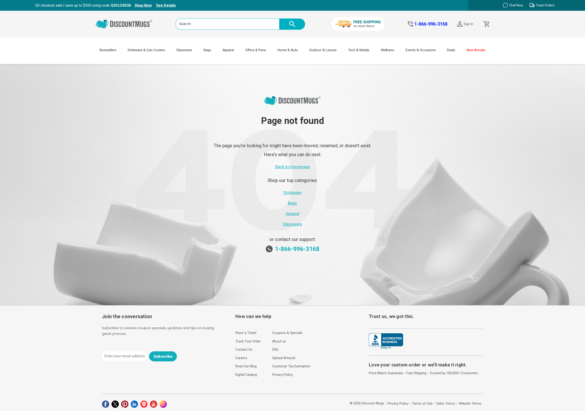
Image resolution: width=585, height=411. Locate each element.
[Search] (292, 24)
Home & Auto (287, 50)
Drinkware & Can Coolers (146, 50)
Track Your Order (248, 341)
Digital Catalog (246, 375)
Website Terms (470, 403)
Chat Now (516, 5)
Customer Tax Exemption (291, 366)
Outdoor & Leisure (323, 50)
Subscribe (163, 356)
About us (279, 341)
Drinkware (293, 192)
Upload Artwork (283, 358)
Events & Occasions (421, 50)
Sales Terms (445, 403)
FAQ (275, 349)
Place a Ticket (245, 333)
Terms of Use (422, 403)
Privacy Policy (282, 375)
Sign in (468, 24)
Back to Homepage (292, 166)
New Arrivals (476, 50)
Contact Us (243, 349)
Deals (451, 50)
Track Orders (545, 5)
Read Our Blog (246, 366)
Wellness (387, 50)
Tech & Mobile (358, 50)
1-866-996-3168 (430, 24)
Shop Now (143, 5)
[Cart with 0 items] (486, 24)
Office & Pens (255, 50)
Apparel (228, 50)
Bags (207, 50)
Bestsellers (108, 50)
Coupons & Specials (287, 333)
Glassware (184, 50)
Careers (241, 358)
